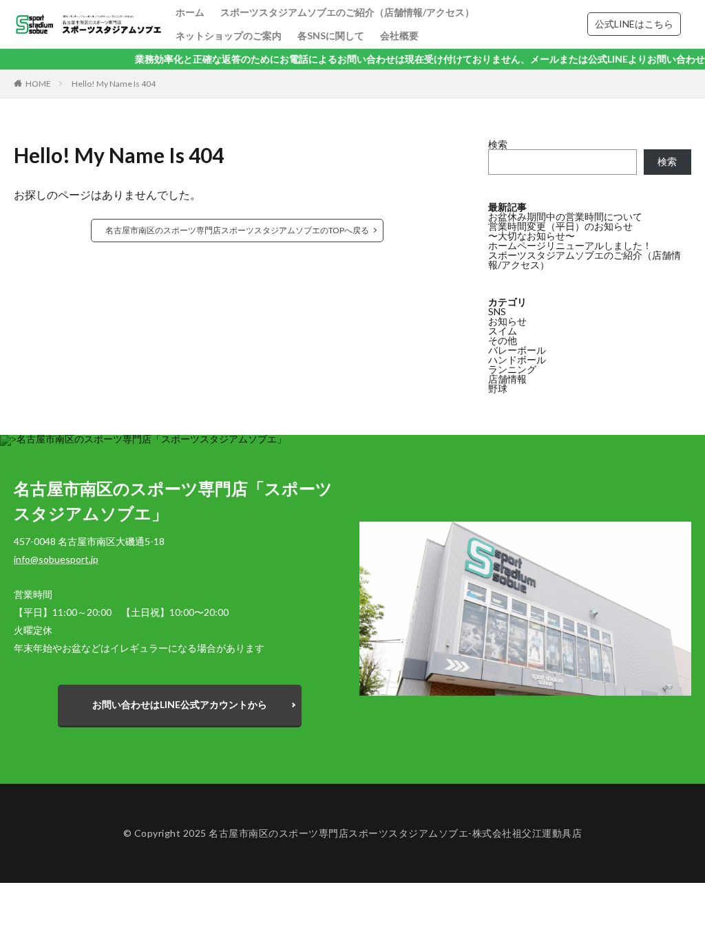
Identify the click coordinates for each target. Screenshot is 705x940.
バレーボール (517, 350)
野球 (497, 388)
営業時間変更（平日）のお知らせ (560, 226)
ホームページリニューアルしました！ (570, 245)
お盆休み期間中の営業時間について (565, 216)
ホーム (190, 12)
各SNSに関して (330, 35)
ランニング (512, 369)
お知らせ (507, 321)
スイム (502, 331)
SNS (497, 311)
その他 (502, 340)
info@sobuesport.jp (56, 559)
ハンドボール (517, 359)
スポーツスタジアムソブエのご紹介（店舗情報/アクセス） (347, 12)
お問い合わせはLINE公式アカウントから (179, 704)
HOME (38, 83)
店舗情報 (507, 379)
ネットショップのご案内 (229, 35)
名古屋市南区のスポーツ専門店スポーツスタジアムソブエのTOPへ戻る (237, 230)
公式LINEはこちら (634, 24)
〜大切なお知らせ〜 (531, 236)
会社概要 (399, 35)
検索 (497, 144)
